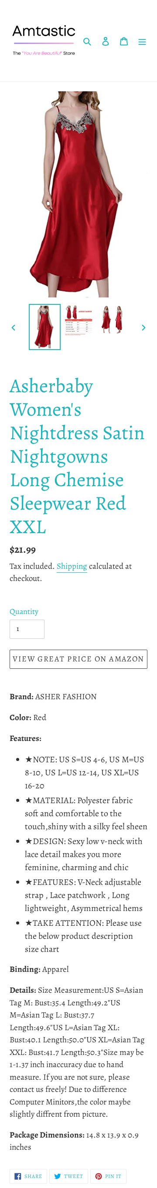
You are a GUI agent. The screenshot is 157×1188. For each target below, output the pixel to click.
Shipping (72, 566)
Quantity (24, 611)
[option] (44, 327)
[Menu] (142, 41)
